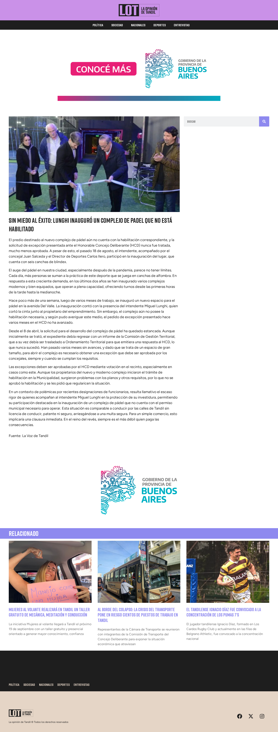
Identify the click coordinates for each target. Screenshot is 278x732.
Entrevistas (181, 25)
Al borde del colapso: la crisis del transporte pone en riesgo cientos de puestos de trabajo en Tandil (138, 615)
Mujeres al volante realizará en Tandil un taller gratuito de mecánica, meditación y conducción (49, 612)
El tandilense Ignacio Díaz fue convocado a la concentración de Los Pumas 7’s (223, 612)
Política (98, 25)
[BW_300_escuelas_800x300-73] (139, 100)
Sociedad (117, 25)
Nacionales (138, 25)
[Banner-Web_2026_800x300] (139, 520)
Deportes (159, 25)
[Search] (264, 121)
